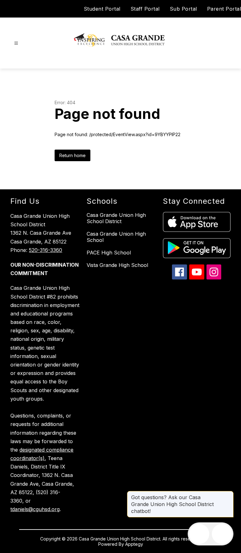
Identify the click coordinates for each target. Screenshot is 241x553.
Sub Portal (183, 9)
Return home (72, 155)
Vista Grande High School (117, 265)
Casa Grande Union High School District (116, 218)
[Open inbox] (199, 534)
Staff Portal (145, 9)
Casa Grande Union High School (116, 237)
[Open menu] (16, 43)
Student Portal (102, 9)
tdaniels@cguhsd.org (35, 509)
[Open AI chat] (222, 534)
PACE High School (109, 252)
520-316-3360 (45, 250)
